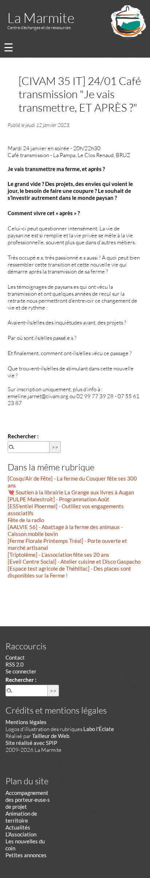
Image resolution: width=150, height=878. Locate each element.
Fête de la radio (26, 520)
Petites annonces (26, 855)
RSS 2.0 (14, 664)
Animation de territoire (21, 817)
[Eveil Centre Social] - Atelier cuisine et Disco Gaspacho (74, 561)
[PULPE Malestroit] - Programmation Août (58, 499)
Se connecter (20, 671)
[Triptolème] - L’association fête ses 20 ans (58, 554)
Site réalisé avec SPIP (31, 742)
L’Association (20, 834)
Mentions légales (26, 722)
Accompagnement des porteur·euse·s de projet (27, 799)
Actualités (17, 827)
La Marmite (40, 17)
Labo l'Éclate (98, 729)
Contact (15, 657)
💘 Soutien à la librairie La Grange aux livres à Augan (71, 492)
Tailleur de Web (50, 736)
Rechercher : (23, 436)
